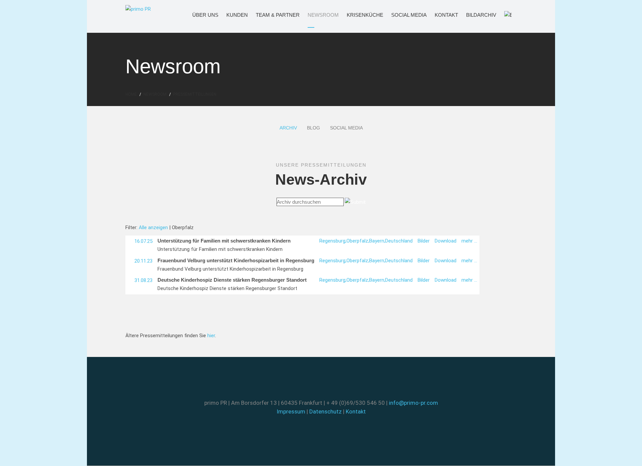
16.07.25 (143, 241)
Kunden (232, 15)
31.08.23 (143, 280)
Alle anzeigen (153, 227)
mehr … (469, 241)
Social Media (402, 15)
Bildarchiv (475, 15)
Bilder (424, 241)
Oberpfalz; (357, 241)
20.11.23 (143, 261)
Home (131, 94)
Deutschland (399, 241)
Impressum (291, 411)
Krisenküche (357, 15)
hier (211, 336)
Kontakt (442, 15)
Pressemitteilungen (194, 94)
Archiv (288, 127)
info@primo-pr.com (413, 402)
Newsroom (317, 15)
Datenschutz (325, 411)
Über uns (200, 15)
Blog (313, 127)
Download (445, 241)
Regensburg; (332, 241)
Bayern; (377, 241)
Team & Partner (269, 15)
